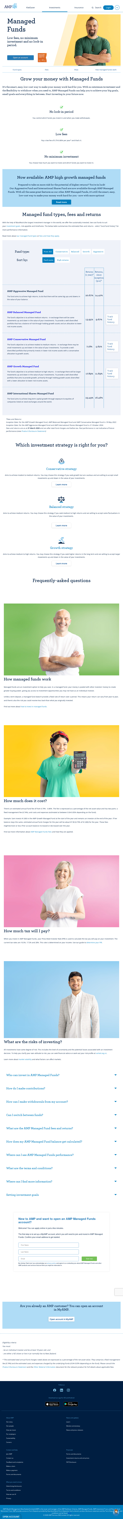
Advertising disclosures (14, 1486)
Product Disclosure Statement (33, 431)
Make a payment (11, 1470)
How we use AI (11, 1494)
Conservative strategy (61, 469)
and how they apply (49, 236)
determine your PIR (94, 942)
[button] (116, 1512)
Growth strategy (61, 548)
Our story (9, 1422)
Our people (10, 1426)
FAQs (76, 70)
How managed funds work (105, 70)
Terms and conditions (13, 1490)
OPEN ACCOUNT (11, 1516)
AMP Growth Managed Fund (23, 366)
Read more (61, 202)
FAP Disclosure (71, 1462)
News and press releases (74, 1430)
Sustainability (10, 1438)
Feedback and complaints (14, 1462)
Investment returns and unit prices (77, 1458)
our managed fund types (27, 236)
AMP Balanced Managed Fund (24, 312)
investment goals (13, 226)
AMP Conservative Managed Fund (26, 339)
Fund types (17, 70)
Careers (9, 1442)
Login (108, 7)
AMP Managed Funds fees (41, 832)
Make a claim (10, 1466)
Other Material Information (44, 1367)
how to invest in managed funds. (34, 706)
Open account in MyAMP (61, 1319)
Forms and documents (13, 1474)
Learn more (61, 484)
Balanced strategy (61, 507)
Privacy (8, 1498)
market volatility (25, 1059)
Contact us (9, 1458)
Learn (68, 1422)
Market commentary (73, 1426)
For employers (11, 1434)
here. (69, 1513)
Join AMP (9, 1454)
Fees (47, 70)
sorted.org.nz (101, 1053)
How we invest (11, 1430)
